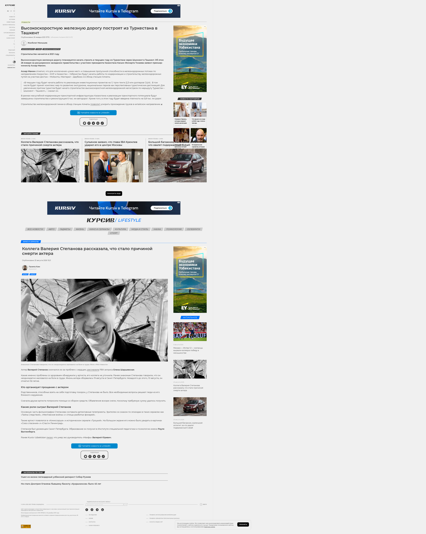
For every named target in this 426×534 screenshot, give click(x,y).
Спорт (114, 233)
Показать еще (114, 194)
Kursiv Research (94, 525)
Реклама (12, 52)
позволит (95, 104)
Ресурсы (12, 27)
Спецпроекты (10, 55)
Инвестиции (11, 22)
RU (8, 11)
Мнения (12, 30)
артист (25, 274)
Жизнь (80, 229)
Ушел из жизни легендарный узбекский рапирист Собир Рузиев (56, 477)
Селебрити (193, 229)
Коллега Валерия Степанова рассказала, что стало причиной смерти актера (50, 143)
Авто (51, 229)
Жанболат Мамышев (37, 43)
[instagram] (92, 509)
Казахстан (11, 65)
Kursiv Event (11, 38)
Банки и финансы (9, 25)
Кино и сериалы (99, 229)
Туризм (38, 49)
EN (14, 11)
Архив (91, 518)
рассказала (93, 370)
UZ (11, 11)
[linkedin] (102, 509)
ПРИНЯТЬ (243, 524)
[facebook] (86, 509)
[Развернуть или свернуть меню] (14, 44)
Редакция (11, 50)
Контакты (92, 522)
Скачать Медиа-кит (156, 522)
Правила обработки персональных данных (164, 518)
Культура (120, 229)
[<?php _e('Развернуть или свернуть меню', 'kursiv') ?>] (14, 62)
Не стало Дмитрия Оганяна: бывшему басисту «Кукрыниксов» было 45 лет (61, 484)
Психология (174, 229)
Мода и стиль (139, 229)
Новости (12, 17)
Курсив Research (9, 32)
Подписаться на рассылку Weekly (98, 502)
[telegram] (97, 509)
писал (49, 437)
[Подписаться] (125, 504)
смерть (33, 274)
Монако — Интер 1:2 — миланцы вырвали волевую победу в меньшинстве (188, 350)
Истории (12, 19)
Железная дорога (28, 49)
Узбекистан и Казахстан (51, 49)
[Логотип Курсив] (10, 5)
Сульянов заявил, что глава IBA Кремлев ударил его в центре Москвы (111, 143)
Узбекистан (11, 67)
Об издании (93, 515)
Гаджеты (65, 229)
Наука (157, 229)
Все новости (35, 229)
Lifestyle (12, 35)
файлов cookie (209, 527)
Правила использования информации (162, 515)
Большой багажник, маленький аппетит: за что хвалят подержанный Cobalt (176, 143)
